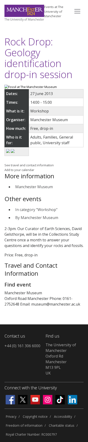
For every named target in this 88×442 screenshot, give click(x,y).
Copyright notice (35, 416)
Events (53, 11)
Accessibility (63, 416)
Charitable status (61, 425)
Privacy (11, 416)
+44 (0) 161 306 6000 (22, 345)
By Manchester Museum (36, 217)
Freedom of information (24, 425)
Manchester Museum (34, 186)
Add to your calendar (19, 170)
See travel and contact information (29, 165)
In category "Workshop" (36, 209)
